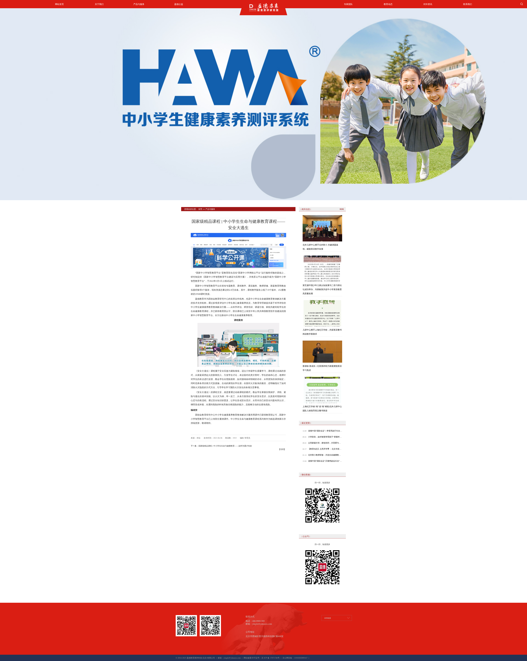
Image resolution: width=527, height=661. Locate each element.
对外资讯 (427, 4)
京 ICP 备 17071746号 (270, 657)
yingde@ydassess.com (232, 657)
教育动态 (388, 4)
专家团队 (348, 4)
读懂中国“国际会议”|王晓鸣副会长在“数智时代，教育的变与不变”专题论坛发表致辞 (325, 461)
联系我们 (467, 4)
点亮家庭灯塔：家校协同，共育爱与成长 (325, 442)
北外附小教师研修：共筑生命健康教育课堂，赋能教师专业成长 (325, 455)
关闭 (282, 449)
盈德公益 (178, 4)
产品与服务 (138, 4)
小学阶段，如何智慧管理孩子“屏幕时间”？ (325, 436)
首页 (200, 209)
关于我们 (99, 4)
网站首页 (59, 4)
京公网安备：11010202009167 (294, 657)
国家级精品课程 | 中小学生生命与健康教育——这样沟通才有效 (225, 446)
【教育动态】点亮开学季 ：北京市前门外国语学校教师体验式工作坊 (325, 449)
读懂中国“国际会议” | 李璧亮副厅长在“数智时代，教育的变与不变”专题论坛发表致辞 (325, 430)
